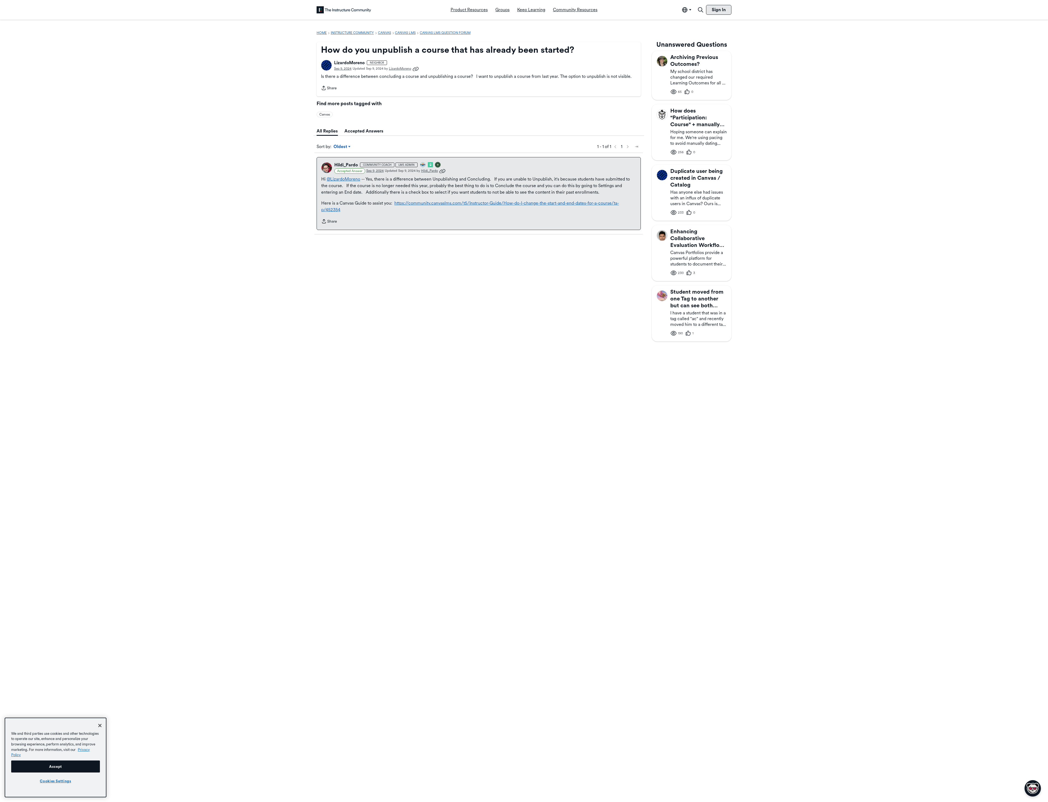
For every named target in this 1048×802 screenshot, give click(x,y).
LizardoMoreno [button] (349, 62)
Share (329, 88)
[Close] (100, 726)
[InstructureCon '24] (438, 165)
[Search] (700, 10)
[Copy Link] (415, 68)
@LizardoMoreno (343, 179)
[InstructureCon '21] (430, 165)
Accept (55, 766)
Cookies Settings (55, 781)
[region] (55, 757)
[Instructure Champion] (423, 165)
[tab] (327, 131)
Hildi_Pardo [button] (346, 164)
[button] (326, 65)
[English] (344, 9)
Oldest (341, 147)
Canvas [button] (324, 114)
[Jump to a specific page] (636, 146)
